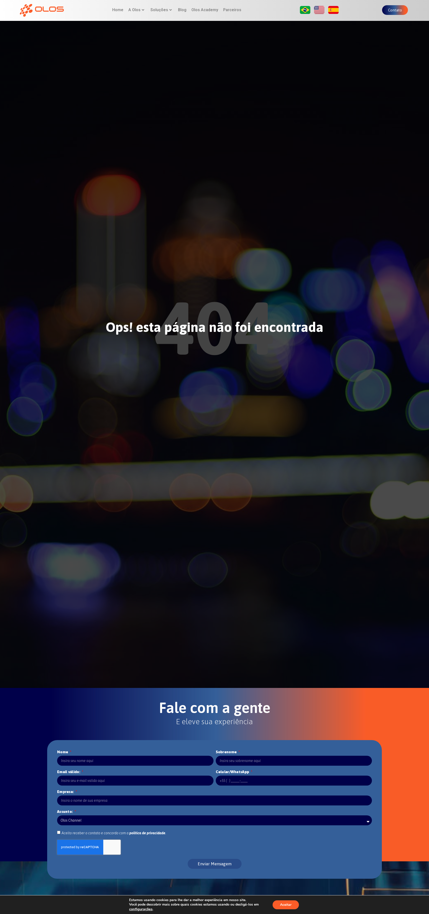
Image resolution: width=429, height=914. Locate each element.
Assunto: (65, 811)
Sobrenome (227, 752)
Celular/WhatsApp (233, 772)
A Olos (134, 9)
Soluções (159, 9)
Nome (63, 752)
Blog (182, 9)
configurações (140, 909)
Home (117, 9)
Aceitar (285, 904)
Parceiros (232, 9)
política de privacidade (147, 833)
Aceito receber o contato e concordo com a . (114, 833)
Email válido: (69, 772)
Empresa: (66, 792)
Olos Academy (204, 9)
